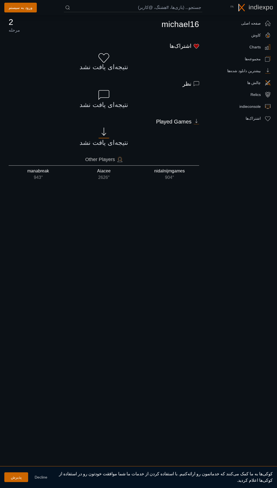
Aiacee (104, 174)
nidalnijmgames (169, 174)
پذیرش (16, 477)
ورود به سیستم (20, 7)
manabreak (38, 174)
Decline (41, 477)
